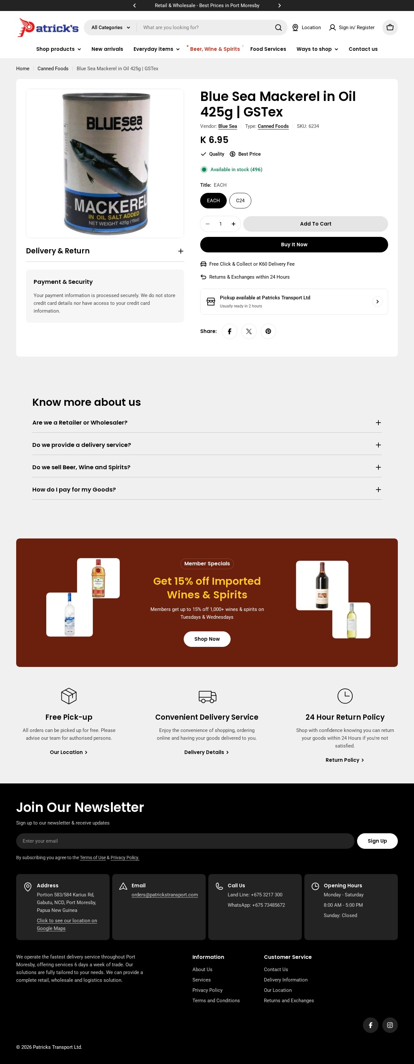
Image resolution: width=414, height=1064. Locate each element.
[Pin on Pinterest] (268, 331)
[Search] (278, 27)
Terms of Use (93, 857)
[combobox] (186, 27)
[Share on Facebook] (229, 331)
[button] (134, 5)
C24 (240, 201)
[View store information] (377, 301)
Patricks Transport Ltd (57, 1047)
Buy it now (294, 244)
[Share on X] (249, 331)
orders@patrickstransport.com (165, 895)
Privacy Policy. (125, 857)
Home (22, 69)
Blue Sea (227, 126)
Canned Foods (53, 69)
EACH (213, 201)
